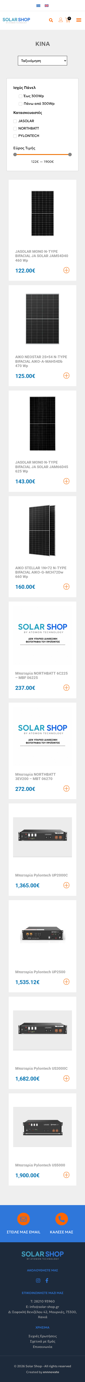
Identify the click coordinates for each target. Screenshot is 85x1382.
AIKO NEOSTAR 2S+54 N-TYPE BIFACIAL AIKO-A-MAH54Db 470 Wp (41, 361)
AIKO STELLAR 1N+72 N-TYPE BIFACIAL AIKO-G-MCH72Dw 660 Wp (40, 572)
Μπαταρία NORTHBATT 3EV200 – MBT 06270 (35, 776)
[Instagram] (38, 1280)
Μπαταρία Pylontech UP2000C (41, 875)
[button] (79, 20)
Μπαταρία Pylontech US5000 (40, 1165)
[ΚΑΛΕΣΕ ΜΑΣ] (61, 1219)
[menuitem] (38, 5)
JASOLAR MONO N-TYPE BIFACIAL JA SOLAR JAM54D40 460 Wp (41, 256)
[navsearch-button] (51, 20)
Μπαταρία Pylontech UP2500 (40, 972)
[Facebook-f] (46, 1280)
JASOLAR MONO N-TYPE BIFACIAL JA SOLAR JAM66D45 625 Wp (41, 466)
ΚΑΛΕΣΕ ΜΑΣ (61, 1232)
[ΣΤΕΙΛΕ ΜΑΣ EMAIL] (23, 1219)
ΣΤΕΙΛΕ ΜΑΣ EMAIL (23, 1232)
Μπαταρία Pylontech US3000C (41, 1068)
